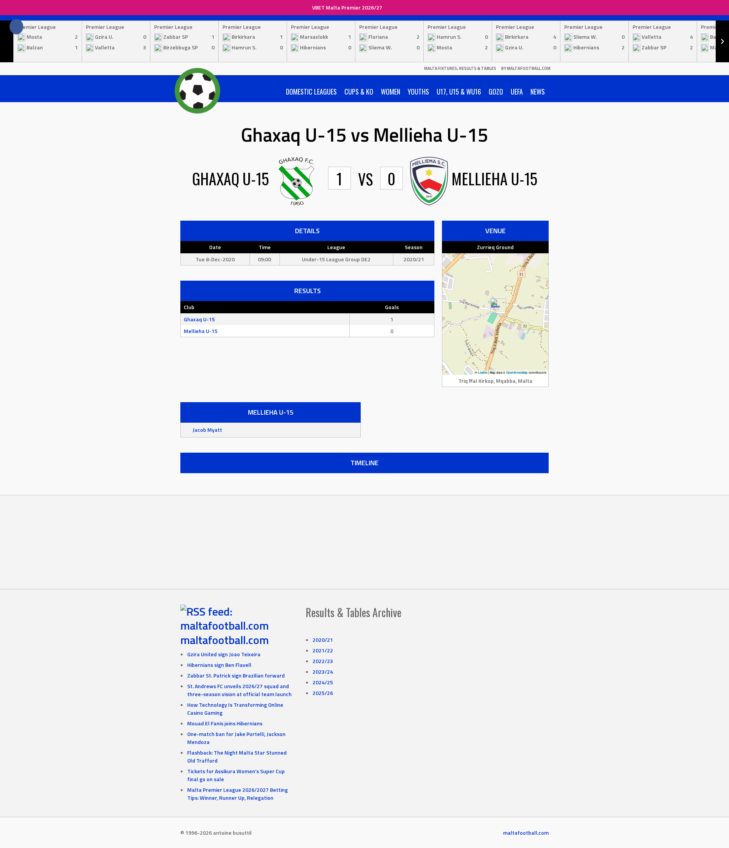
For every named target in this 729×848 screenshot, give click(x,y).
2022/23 (322, 661)
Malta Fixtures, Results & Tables (460, 68)
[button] (495, 306)
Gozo (496, 91)
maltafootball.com (224, 640)
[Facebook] (16, 26)
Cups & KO (358, 91)
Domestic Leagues (311, 91)
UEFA (517, 91)
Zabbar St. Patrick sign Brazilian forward (236, 675)
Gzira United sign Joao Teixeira (223, 654)
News (537, 91)
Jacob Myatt (207, 430)
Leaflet (482, 372)
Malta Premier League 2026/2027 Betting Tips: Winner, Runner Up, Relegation (237, 794)
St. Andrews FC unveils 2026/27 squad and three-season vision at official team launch (239, 690)
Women (390, 91)
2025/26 (322, 693)
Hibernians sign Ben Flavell (219, 665)
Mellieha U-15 (201, 331)
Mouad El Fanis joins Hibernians (224, 723)
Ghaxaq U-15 (199, 319)
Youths (418, 91)
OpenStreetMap (517, 372)
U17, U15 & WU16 (459, 91)
